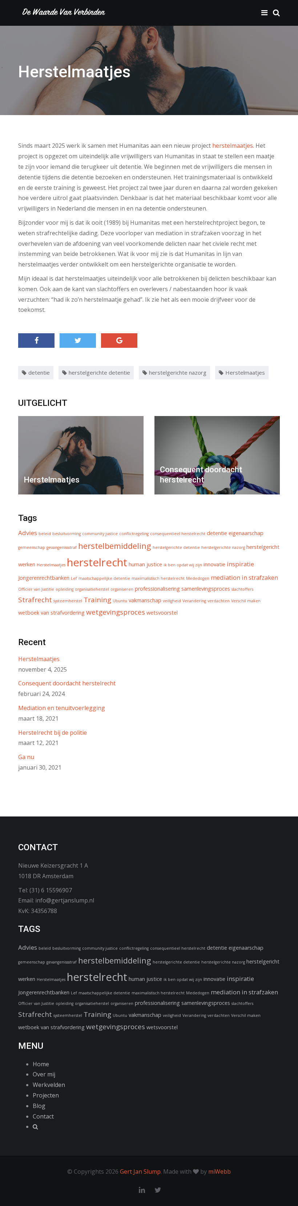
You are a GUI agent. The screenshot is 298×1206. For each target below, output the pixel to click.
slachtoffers (242, 589)
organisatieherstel (92, 589)
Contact (43, 1116)
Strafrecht (35, 599)
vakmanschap (145, 600)
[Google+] (119, 340)
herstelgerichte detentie (99, 372)
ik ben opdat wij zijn (183, 564)
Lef (74, 578)
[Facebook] (36, 340)
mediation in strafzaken (244, 577)
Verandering (194, 600)
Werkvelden (49, 1085)
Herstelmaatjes (245, 372)
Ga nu (26, 757)
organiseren (121, 589)
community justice (100, 533)
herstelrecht (97, 562)
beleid (45, 533)
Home (41, 1064)
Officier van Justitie (36, 589)
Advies (27, 533)
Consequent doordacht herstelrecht (67, 683)
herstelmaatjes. (233, 146)
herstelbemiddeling (114, 545)
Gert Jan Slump (140, 1172)
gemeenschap (31, 547)
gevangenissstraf (62, 547)
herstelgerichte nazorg (177, 372)
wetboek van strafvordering (51, 612)
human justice (145, 564)
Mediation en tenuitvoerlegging (61, 708)
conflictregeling (134, 533)
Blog (39, 1106)
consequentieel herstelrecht (177, 533)
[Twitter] (78, 340)
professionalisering (157, 588)
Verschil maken (246, 600)
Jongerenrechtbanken (43, 577)
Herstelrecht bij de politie (52, 733)
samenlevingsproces (205, 588)
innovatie (214, 564)
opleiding (64, 589)
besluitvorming (66, 533)
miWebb (219, 1172)
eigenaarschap (246, 533)
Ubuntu (120, 600)
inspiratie (240, 564)
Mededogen (197, 578)
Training (97, 599)
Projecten (46, 1095)
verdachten (219, 600)
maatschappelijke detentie (104, 578)
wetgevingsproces (115, 612)
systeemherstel (67, 600)
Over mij (44, 1074)
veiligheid (172, 600)
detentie (39, 372)
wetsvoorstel (162, 612)
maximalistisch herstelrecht (158, 578)
